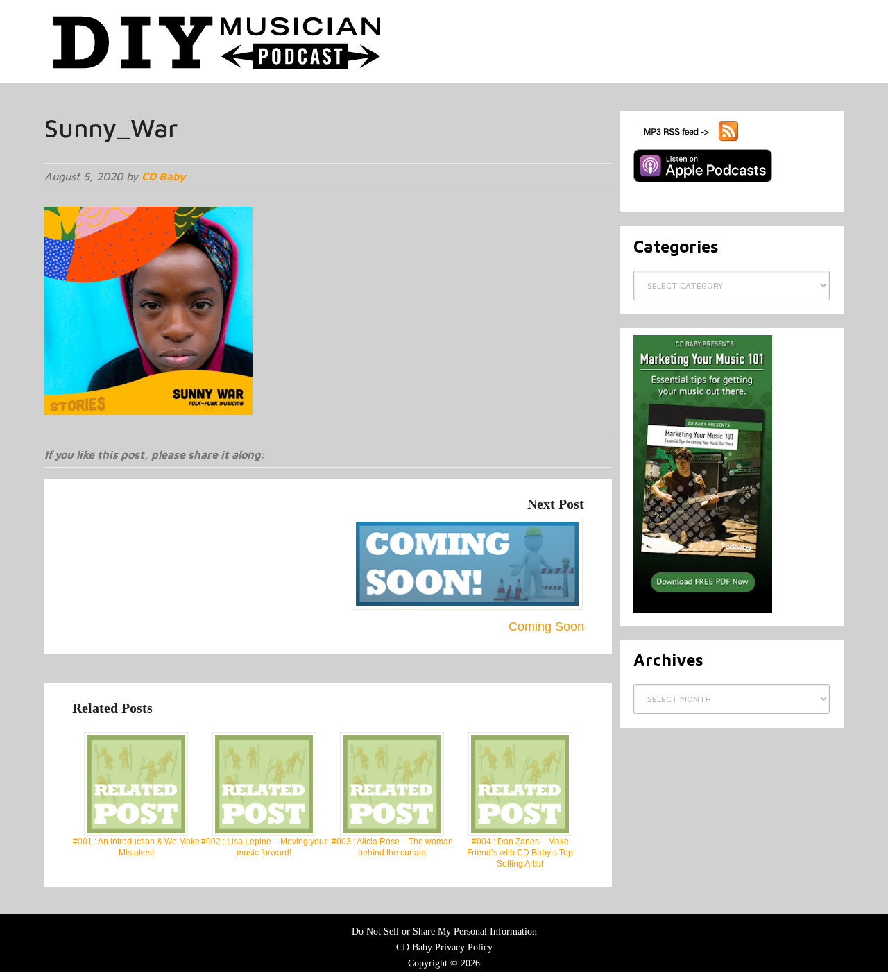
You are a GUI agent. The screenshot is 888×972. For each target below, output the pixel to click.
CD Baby (163, 176)
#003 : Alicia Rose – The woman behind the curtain (392, 847)
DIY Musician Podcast (217, 41)
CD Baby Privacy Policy (444, 947)
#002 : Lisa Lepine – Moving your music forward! (264, 847)
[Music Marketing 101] (702, 609)
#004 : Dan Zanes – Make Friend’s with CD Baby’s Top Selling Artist (520, 853)
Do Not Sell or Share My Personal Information (444, 931)
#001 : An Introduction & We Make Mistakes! (136, 847)
